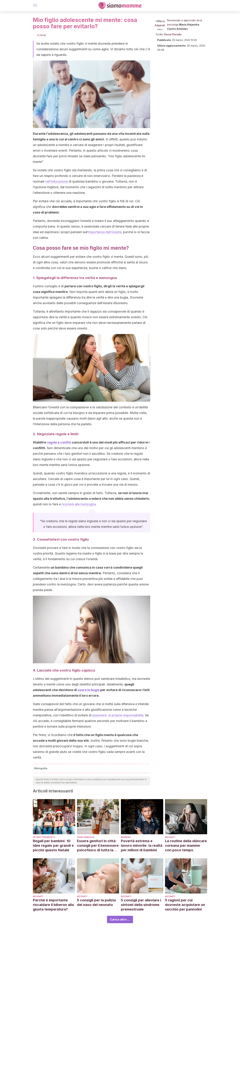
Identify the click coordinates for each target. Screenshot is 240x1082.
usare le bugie (89, 690)
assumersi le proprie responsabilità (117, 715)
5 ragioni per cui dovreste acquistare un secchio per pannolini (185, 904)
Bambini (126, 837)
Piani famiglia (85, 837)
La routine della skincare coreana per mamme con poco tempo (186, 845)
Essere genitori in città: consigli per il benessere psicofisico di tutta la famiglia (98, 845)
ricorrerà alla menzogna (79, 504)
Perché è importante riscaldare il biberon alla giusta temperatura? (53, 904)
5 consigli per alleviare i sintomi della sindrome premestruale (141, 904)
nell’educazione (57, 181)
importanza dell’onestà (104, 232)
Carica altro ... (120, 919)
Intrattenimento (44, 837)
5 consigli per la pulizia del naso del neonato (96, 902)
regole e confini (59, 442)
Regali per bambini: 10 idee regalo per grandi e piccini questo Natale (53, 845)
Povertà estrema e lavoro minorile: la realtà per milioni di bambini (141, 845)
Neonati (170, 837)
